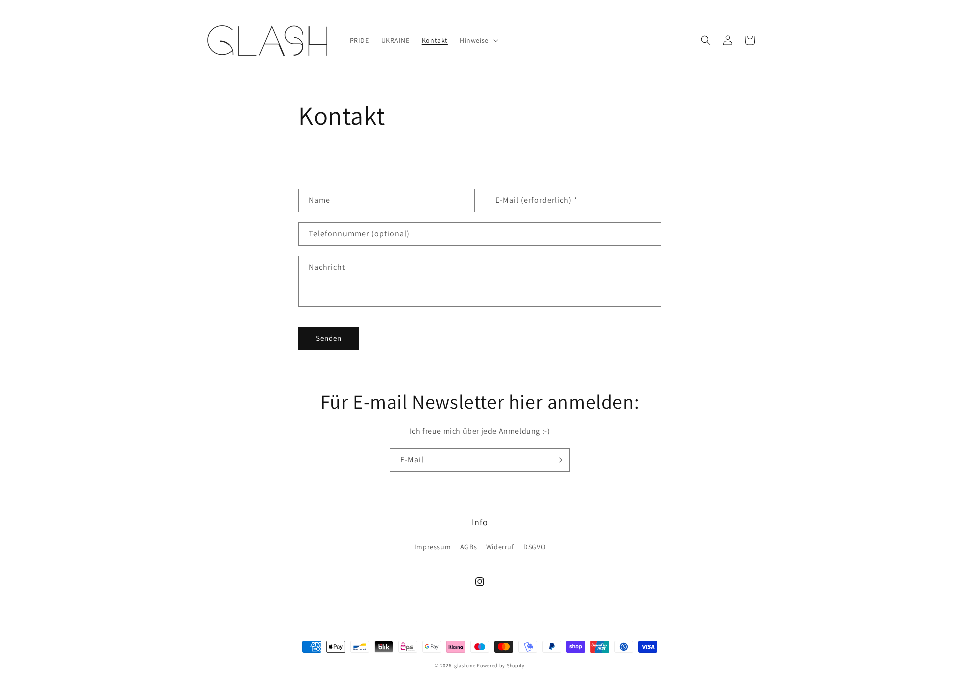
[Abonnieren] (559, 460)
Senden (329, 338)
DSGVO (535, 546)
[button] (478, 40)
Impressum (432, 546)
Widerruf (500, 546)
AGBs (468, 546)
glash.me (465, 665)
